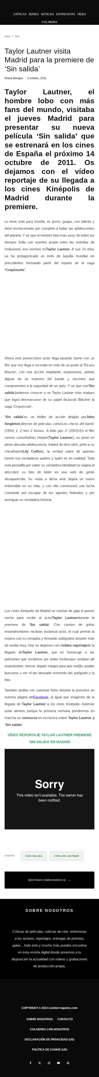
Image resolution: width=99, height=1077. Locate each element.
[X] (39, 1063)
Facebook (40, 697)
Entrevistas (65, 14)
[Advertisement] (49, 556)
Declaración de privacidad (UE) (49, 1039)
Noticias (47, 14)
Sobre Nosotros (39, 1019)
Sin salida (34, 856)
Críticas (19, 14)
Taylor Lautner (67, 856)
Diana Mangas (14, 78)
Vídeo (81, 14)
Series (34, 14)
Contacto (65, 1019)
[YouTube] (58, 1063)
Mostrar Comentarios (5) (47, 880)
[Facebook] (30, 1063)
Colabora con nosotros (49, 1029)
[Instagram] (49, 1063)
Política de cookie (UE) (49, 1049)
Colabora (49, 22)
